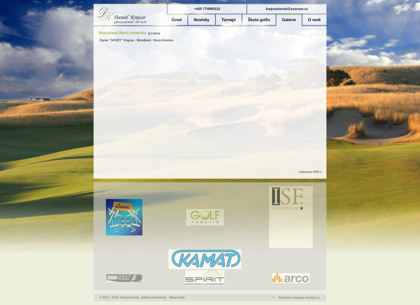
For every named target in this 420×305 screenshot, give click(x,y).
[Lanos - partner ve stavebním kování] (124, 234)
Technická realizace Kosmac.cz (299, 297)
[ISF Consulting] (291, 247)
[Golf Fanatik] (205, 224)
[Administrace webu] (273, 297)
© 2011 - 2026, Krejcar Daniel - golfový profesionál (133, 297)
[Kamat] (204, 268)
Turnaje (228, 19)
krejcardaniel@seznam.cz (287, 9)
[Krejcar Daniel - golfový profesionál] (130, 24)
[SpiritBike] (204, 285)
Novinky (201, 19)
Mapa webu (177, 297)
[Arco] (291, 282)
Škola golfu (259, 19)
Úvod (177, 19)
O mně (314, 19)
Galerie (289, 19)
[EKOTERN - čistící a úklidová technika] (124, 281)
